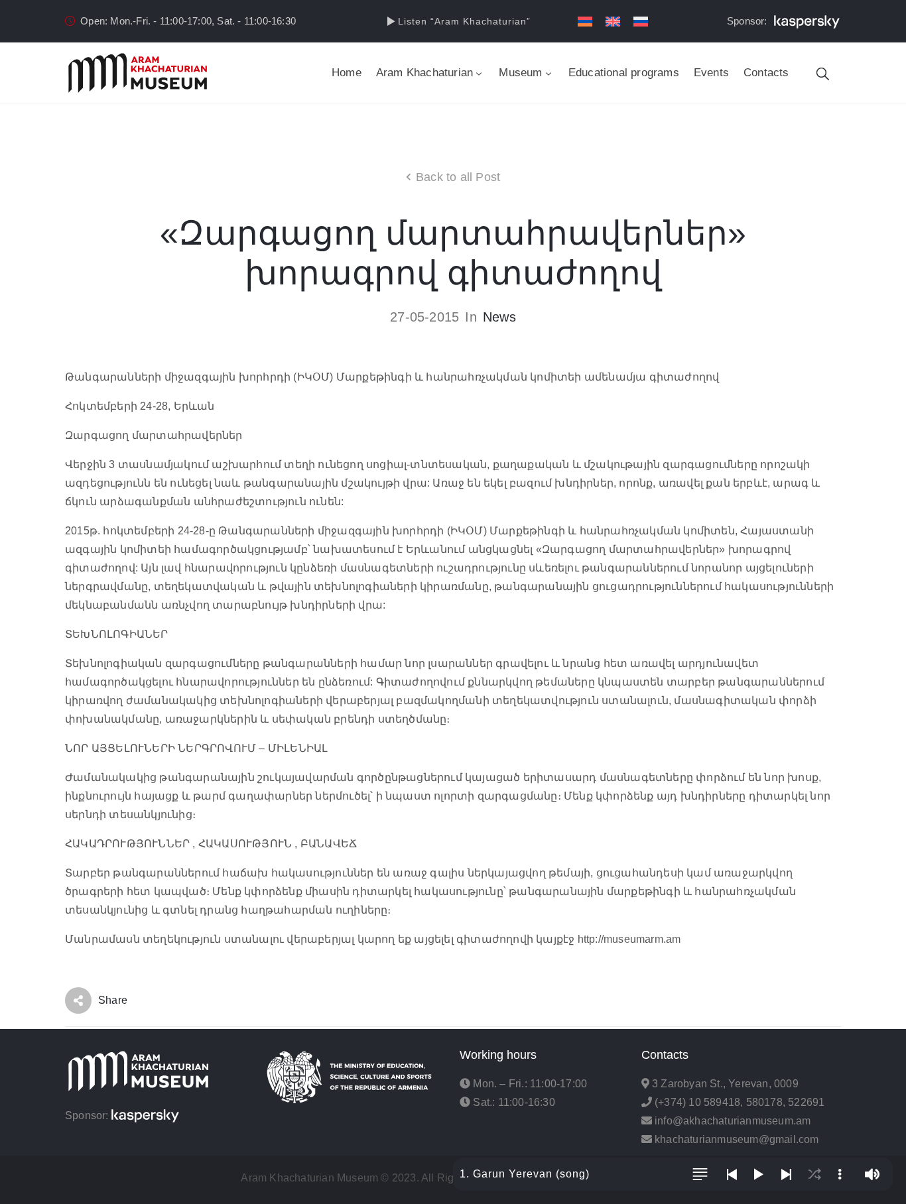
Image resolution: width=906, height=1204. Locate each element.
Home (346, 72)
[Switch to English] (613, 21)
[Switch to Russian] (641, 21)
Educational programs (623, 72)
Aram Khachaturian (424, 72)
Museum (520, 72)
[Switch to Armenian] (585, 21)
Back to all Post (458, 177)
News (499, 317)
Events (711, 72)
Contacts (766, 72)
